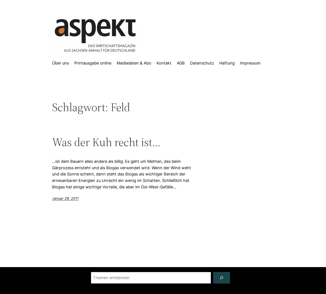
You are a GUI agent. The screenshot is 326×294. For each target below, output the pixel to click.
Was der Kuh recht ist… (106, 142)
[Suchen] (221, 278)
